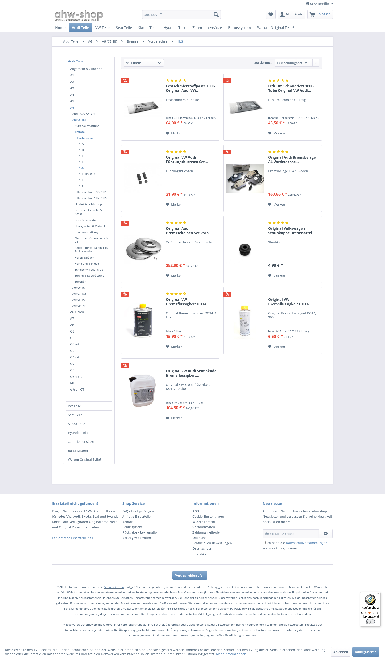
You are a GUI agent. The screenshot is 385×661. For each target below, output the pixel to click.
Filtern (135, 63)
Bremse (80, 132)
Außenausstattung (87, 126)
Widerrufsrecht (203, 522)
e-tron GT (77, 389)
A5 (72, 101)
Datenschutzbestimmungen (306, 543)
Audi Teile (75, 61)
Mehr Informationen (231, 654)
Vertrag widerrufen (136, 538)
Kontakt (128, 522)
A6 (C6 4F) (78, 287)
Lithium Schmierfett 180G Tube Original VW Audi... (291, 88)
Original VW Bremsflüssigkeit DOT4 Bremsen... (186, 301)
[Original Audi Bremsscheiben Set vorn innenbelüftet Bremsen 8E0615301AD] (143, 249)
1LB (81, 150)
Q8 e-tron (77, 376)
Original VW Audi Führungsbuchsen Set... (187, 159)
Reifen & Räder (84, 257)
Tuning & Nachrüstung (89, 275)
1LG (81, 168)
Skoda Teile (76, 424)
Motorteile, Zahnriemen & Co (91, 240)
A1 (72, 75)
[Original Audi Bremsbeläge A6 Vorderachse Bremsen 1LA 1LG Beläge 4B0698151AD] (245, 178)
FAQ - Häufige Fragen (138, 511)
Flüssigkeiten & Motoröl (90, 226)
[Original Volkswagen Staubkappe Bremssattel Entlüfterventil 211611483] (245, 249)
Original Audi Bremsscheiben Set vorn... (189, 230)
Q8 (72, 370)
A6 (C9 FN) (79, 306)
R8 (72, 383)
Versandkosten (203, 527)
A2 (72, 82)
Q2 (72, 331)
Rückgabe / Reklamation (140, 532)
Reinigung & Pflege (87, 263)
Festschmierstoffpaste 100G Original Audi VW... (190, 88)
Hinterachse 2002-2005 (92, 198)
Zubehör (80, 281)
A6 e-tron (77, 312)
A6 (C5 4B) (79, 120)
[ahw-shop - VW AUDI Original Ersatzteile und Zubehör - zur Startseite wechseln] (79, 15)
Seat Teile (75, 415)
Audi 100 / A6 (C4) (83, 114)
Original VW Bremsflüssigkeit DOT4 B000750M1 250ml (288, 301)
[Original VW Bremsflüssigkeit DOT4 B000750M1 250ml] (245, 320)
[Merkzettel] (271, 14)
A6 (72, 107)
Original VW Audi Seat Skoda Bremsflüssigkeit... (191, 373)
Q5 (72, 351)
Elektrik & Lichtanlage (89, 204)
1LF (81, 162)
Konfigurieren (365, 652)
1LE (81, 156)
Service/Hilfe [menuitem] (319, 4)
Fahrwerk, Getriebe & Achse (88, 212)
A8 (72, 325)
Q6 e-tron (77, 357)
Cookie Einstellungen (208, 516)
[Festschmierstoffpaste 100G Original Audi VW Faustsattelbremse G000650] (143, 107)
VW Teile (74, 406)
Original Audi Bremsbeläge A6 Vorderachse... (292, 159)
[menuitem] (181, 14)
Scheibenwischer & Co (89, 269)
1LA (81, 144)
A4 (72, 94)
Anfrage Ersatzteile (136, 516)
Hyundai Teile (78, 433)
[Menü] (378, 594)
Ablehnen (340, 652)
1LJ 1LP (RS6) (87, 174)
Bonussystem (78, 450)
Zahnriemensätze (81, 441)
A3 (72, 88)
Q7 (72, 363)
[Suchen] (216, 14)
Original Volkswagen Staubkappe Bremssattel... (291, 230)
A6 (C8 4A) (79, 300)
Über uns (199, 538)
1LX (81, 186)
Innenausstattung (86, 232)
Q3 (72, 338)
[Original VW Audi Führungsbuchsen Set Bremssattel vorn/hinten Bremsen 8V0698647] (143, 178)
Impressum (200, 553)
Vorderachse (85, 138)
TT (72, 396)
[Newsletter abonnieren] (326, 533)
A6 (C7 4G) (79, 294)
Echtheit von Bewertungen (212, 543)
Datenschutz (201, 548)
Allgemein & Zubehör (86, 69)
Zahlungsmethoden (207, 532)
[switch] (370, 621)
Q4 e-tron (77, 344)
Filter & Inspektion (86, 220)
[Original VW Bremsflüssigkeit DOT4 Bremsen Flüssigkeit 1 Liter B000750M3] (143, 320)
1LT (81, 180)
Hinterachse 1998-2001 (92, 192)
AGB (195, 511)
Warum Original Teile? (84, 459)
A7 (72, 318)
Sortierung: (263, 62)
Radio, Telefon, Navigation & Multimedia (91, 249)
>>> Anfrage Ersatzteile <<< (72, 538)
